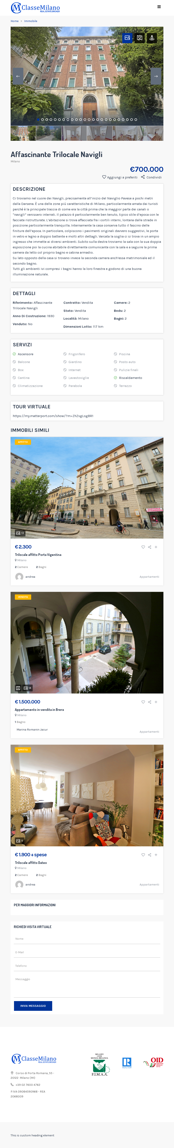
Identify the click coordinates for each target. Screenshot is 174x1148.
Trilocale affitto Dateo (31, 863)
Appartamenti (149, 577)
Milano (15, 161)
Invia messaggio (33, 1006)
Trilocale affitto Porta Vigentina (38, 555)
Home (14, 21)
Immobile (30, 21)
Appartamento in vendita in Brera (39, 709)
